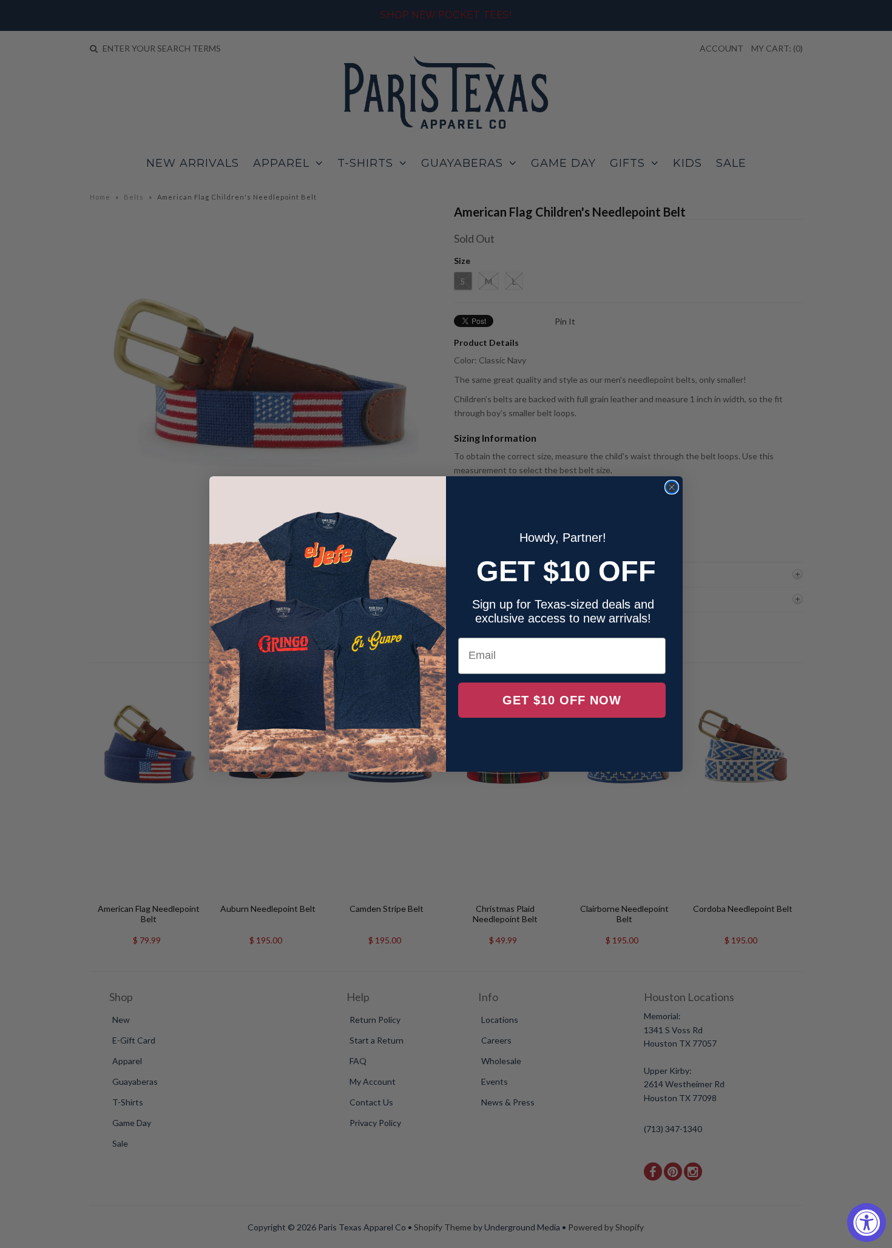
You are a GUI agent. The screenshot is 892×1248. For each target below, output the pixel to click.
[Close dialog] (672, 487)
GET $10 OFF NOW (561, 700)
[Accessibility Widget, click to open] (866, 1222)
